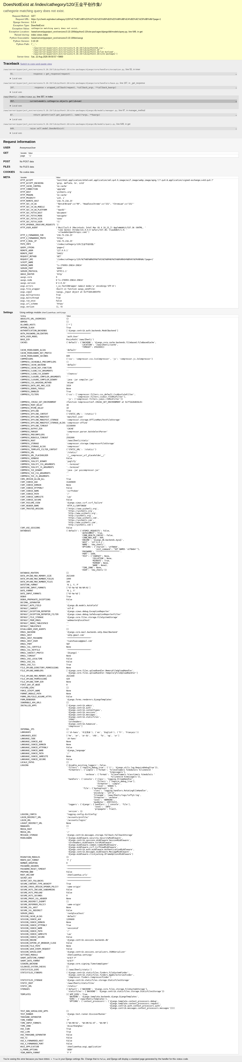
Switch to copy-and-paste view (36, 64)
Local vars (17, 78)
